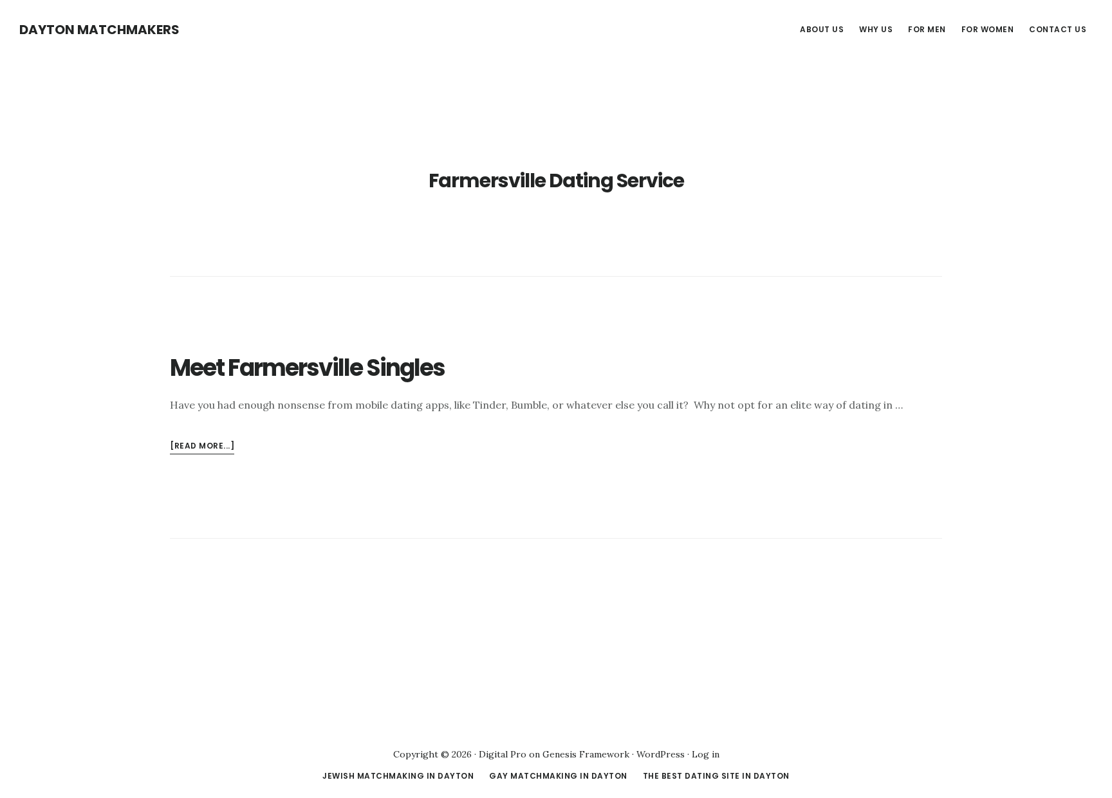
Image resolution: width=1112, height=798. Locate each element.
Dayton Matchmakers (99, 30)
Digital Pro (502, 754)
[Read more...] (202, 447)
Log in (705, 754)
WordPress (660, 754)
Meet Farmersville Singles (307, 367)
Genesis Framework (585, 754)
